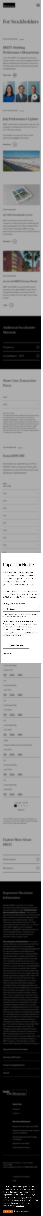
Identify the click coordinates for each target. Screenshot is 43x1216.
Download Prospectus (28, 597)
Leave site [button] (7, 653)
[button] (22, 1211)
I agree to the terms (16, 645)
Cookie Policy (20, 1206)
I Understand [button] (8, 1211)
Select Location (11, 609)
